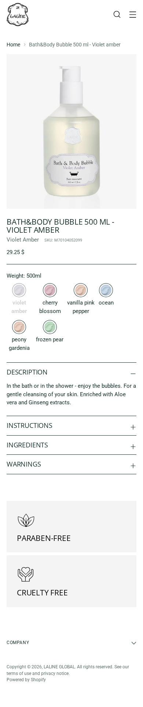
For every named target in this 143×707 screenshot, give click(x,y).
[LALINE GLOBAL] (18, 14)
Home (13, 45)
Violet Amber (23, 239)
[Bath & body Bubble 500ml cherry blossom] (50, 290)
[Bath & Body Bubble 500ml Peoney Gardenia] (19, 327)
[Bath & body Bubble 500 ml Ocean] (106, 290)
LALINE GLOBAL (59, 666)
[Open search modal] (116, 14)
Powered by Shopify (26, 679)
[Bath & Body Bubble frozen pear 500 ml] (50, 327)
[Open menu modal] (132, 14)
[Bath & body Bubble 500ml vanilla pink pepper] (81, 290)
